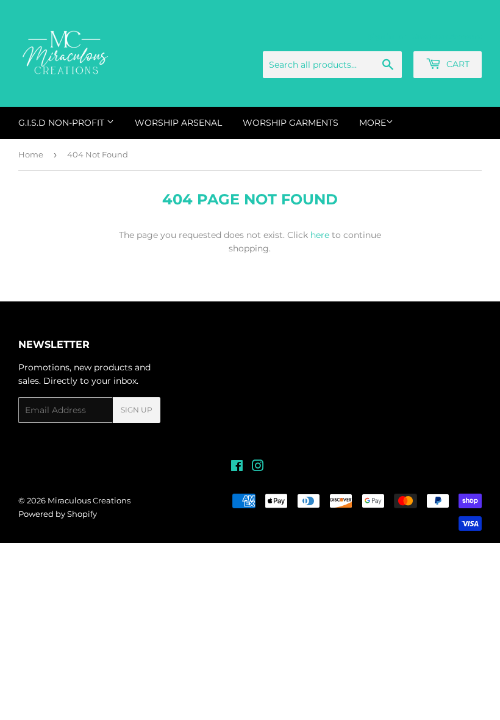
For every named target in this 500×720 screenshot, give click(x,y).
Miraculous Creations (89, 500)
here (319, 234)
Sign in (381, 36)
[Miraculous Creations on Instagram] (258, 467)
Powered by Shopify (57, 514)
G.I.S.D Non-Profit (62, 122)
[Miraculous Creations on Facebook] (236, 467)
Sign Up (136, 409)
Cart (457, 64)
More (372, 122)
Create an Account (447, 36)
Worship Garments (290, 122)
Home (30, 154)
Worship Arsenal (178, 122)
